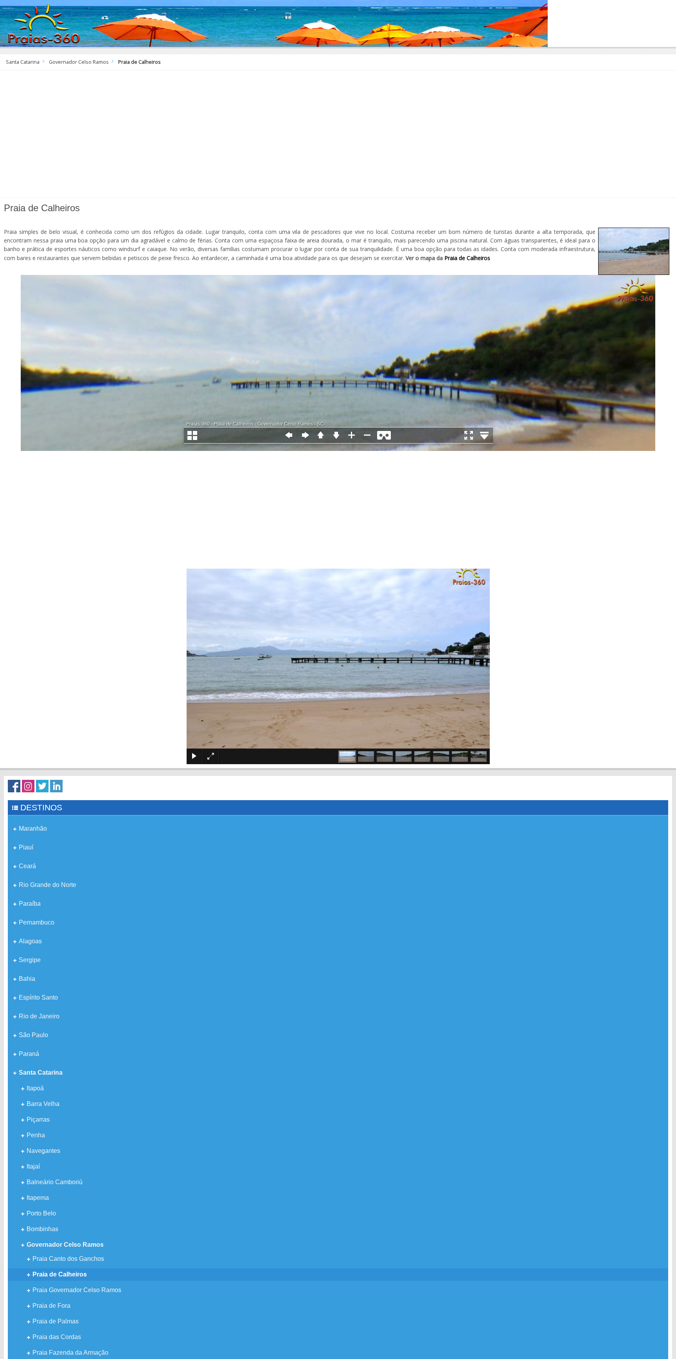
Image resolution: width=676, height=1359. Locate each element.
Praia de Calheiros (467, 258)
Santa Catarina (23, 62)
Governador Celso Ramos (79, 62)
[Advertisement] (338, 137)
